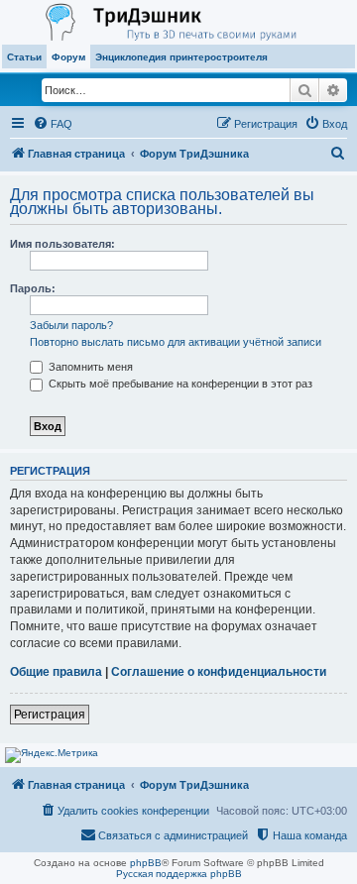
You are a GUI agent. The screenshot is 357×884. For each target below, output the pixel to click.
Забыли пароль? (71, 325)
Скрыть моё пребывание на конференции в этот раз (179, 383)
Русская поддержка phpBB (179, 873)
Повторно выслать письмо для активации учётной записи (175, 342)
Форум (68, 57)
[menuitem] (52, 124)
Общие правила (56, 672)
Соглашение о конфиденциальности (218, 672)
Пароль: (33, 288)
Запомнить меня (89, 367)
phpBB (146, 862)
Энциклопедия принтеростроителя (181, 57)
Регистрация (49, 714)
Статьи (24, 57)
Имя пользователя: (62, 244)
